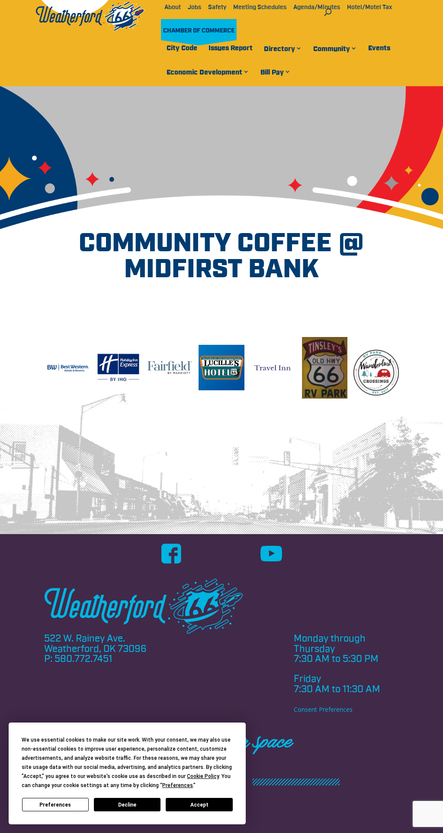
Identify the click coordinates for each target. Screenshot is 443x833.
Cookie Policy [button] (203, 776)
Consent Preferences (323, 709)
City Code (182, 48)
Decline (127, 805)
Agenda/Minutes (316, 7)
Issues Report (231, 48)
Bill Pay (272, 72)
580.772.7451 (83, 659)
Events (379, 48)
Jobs (194, 7)
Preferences (55, 805)
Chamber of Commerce (198, 31)
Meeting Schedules (259, 7)
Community (331, 48)
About (172, 7)
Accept (199, 805)
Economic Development (204, 72)
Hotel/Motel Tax (369, 7)
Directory (279, 48)
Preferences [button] (177, 785)
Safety (217, 7)
